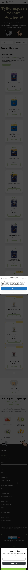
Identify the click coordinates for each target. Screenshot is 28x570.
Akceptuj (14, 288)
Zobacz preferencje (14, 292)
